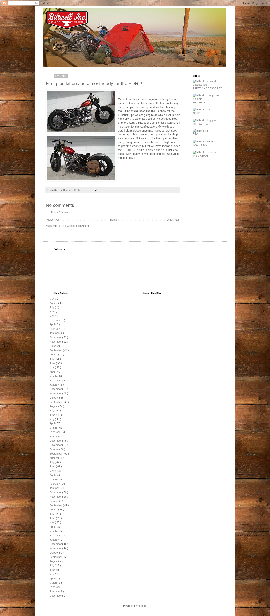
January (54, 333)
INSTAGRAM (200, 155)
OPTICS (197, 113)
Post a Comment (60, 212)
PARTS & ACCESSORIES (207, 88)
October (54, 346)
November (56, 341)
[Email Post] (95, 190)
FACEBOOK (200, 145)
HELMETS (199, 102)
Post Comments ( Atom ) (75, 225)
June (53, 311)
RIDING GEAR (201, 123)
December (56, 337)
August (54, 303)
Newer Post (53, 219)
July (52, 307)
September (56, 350)
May (52, 298)
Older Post (173, 219)
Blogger (142, 605)
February (55, 320)
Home (113, 219)
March (53, 376)
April (52, 324)
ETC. (196, 134)
